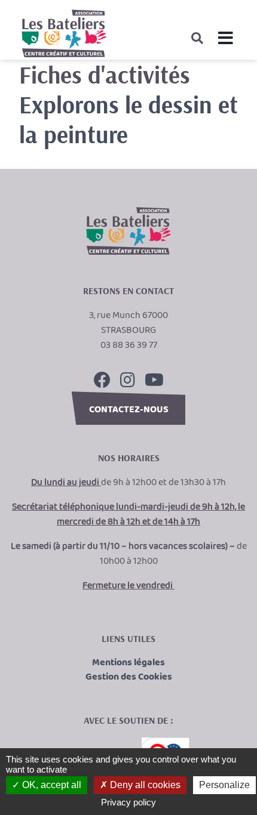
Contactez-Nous (129, 409)
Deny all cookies (144, 785)
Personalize (224, 785)
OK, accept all (50, 785)
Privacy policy (128, 802)
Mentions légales (128, 663)
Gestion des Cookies (128, 677)
